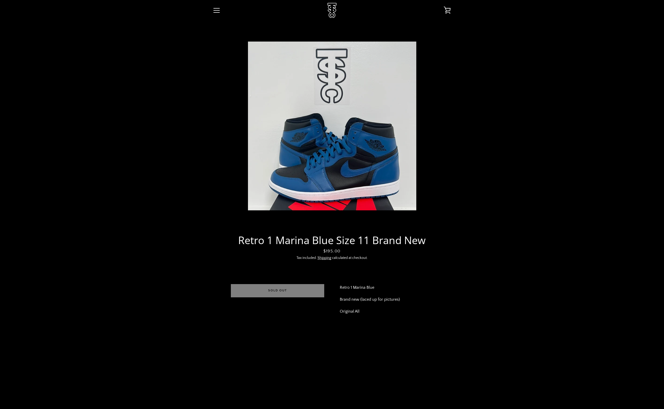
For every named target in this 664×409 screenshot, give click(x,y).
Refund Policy (355, 368)
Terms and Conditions (282, 368)
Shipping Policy (388, 368)
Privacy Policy (322, 368)
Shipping (324, 258)
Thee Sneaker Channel (336, 389)
